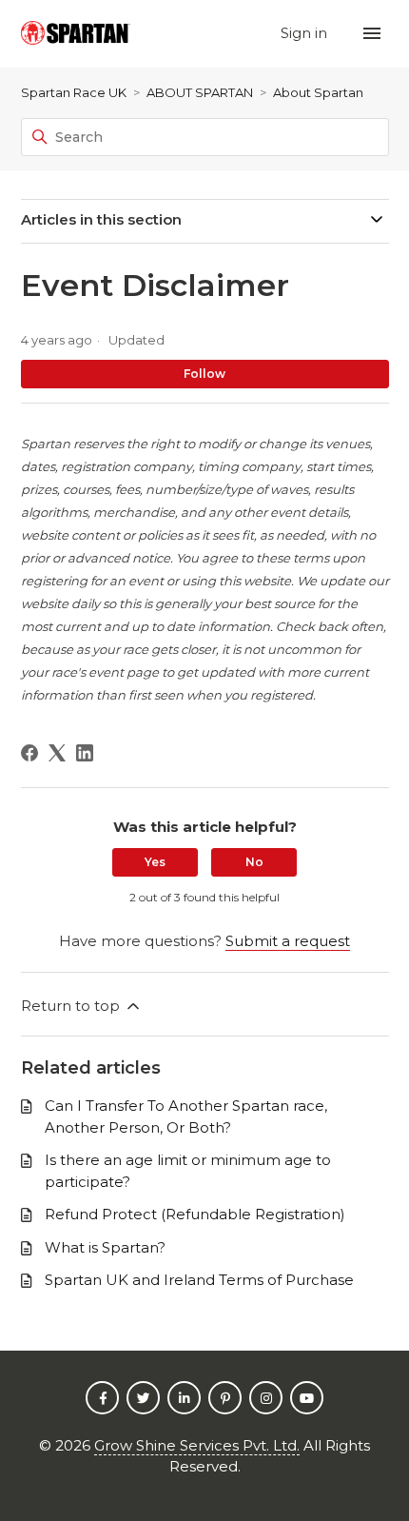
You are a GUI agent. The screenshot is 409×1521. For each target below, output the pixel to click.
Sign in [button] (306, 33)
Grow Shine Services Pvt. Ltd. (197, 1445)
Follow (204, 373)
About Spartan (318, 92)
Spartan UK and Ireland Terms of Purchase (199, 1280)
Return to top (72, 1006)
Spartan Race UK (74, 92)
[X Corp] (57, 752)
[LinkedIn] (84, 752)
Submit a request (287, 941)
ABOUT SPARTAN (199, 92)
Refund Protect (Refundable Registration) (195, 1214)
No (254, 862)
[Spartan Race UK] (75, 33)
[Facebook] (29, 752)
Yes (155, 862)
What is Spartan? (105, 1247)
